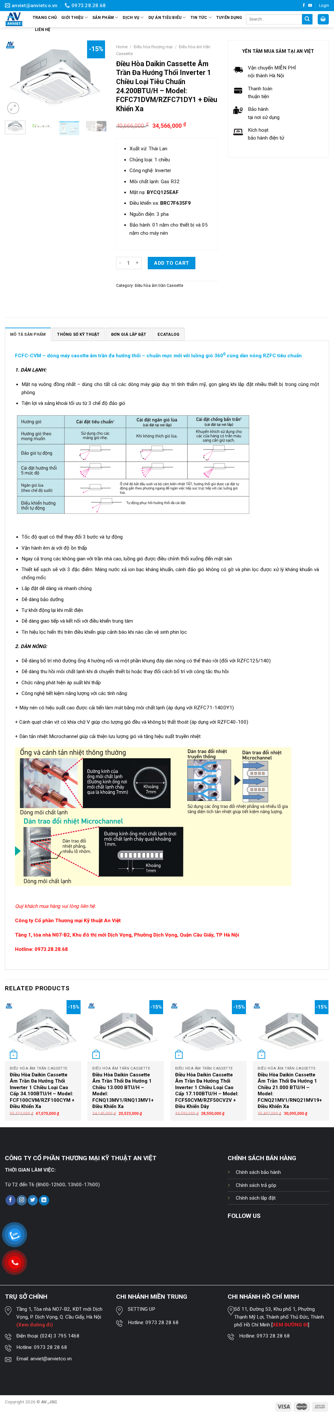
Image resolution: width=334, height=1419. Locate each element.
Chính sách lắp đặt (256, 1198)
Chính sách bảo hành (258, 1172)
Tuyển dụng (229, 17)
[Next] (96, 77)
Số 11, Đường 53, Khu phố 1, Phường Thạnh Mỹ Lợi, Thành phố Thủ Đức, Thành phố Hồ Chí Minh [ (279, 1317)
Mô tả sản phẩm (28, 334)
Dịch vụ (131, 17)
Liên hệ (43, 29)
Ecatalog (168, 334)
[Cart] (323, 19)
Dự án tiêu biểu (165, 17)
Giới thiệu (72, 17)
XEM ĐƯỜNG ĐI (290, 1325)
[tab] (28, 334)
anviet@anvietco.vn (51, 1359)
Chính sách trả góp (256, 1185)
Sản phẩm (103, 17)
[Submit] (307, 19)
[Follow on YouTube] (310, 5)
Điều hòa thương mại (153, 46)
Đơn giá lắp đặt (128, 334)
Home (122, 46)
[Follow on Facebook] (304, 5)
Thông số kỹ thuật (78, 334)
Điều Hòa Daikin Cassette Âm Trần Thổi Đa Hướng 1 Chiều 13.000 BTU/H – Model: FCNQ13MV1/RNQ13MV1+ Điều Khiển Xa (123, 1091)
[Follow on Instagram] (22, 1200)
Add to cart (171, 263)
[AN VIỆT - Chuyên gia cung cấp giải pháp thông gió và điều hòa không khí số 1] (14, 19)
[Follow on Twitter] (33, 1200)
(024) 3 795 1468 (60, 1336)
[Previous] (15, 77)
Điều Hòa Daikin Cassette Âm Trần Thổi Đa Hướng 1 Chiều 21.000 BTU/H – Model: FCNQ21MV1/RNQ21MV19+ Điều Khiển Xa (290, 1091)
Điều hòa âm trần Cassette (159, 285)
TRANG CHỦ (45, 17)
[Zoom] (13, 108)
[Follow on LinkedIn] (44, 1200)
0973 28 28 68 (50, 1347)
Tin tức (198, 17)
